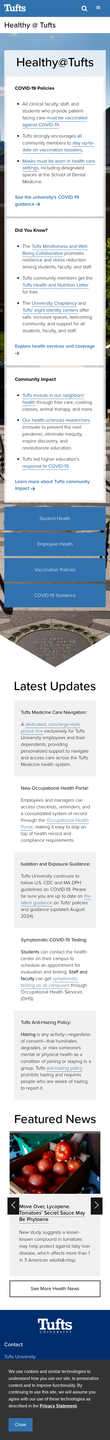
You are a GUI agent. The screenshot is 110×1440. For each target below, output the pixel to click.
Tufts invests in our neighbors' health (53, 399)
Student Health (55, 518)
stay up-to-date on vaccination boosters (58, 146)
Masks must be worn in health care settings (58, 164)
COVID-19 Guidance (55, 595)
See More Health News (55, 1288)
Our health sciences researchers (56, 420)
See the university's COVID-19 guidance (47, 201)
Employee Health (55, 544)
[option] (55, 1203)
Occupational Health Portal (55, 823)
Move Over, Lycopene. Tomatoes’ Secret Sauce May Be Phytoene (52, 1213)
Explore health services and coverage (55, 346)
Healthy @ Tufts (30, 24)
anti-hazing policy (64, 1068)
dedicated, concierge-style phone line (50, 727)
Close (20, 1424)
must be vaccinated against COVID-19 (54, 121)
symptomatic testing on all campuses (49, 982)
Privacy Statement (58, 1406)
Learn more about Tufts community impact (52, 485)
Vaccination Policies (55, 569)
